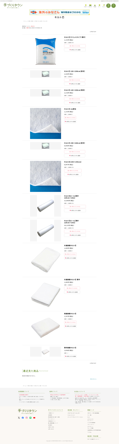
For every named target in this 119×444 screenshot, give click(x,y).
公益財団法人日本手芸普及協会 (94, 430)
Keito (89, 417)
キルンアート (90, 420)
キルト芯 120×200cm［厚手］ (74, 71)
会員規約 (50, 415)
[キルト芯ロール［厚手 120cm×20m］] (45, 206)
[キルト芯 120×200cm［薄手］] (45, 93)
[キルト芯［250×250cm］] (45, 176)
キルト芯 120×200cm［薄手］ (74, 90)
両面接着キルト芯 (70, 313)
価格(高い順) (39, 27)
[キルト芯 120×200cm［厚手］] (45, 74)
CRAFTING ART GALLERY (74, 413)
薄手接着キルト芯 (70, 348)
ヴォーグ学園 (90, 428)
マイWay (89, 432)
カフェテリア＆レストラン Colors (75, 417)
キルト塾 (89, 415)
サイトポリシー (51, 419)
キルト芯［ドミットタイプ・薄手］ (75, 37)
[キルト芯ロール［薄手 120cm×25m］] (45, 230)
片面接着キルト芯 (70, 245)
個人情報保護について (53, 423)
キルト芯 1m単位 (70, 109)
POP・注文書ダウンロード (93, 439)
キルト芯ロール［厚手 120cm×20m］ (71, 197)
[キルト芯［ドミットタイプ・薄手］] (45, 51)
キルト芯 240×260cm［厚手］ (74, 143)
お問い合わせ (51, 429)
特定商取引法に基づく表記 (54, 417)
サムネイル (28, 26)
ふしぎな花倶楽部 (91, 422)
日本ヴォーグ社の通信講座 (93, 413)
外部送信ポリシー (52, 421)
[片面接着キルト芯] (45, 259)
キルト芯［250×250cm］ (73, 162)
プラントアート (91, 424)
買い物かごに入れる (75, 46)
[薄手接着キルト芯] (45, 352)
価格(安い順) (34, 27)
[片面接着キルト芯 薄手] (45, 294)
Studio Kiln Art (71, 415)
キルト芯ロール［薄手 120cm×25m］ (71, 222)
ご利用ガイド (51, 413)
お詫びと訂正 (51, 427)
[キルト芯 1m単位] (45, 123)
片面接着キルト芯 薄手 (72, 279)
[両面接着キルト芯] (45, 328)
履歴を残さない (93, 379)
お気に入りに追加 (75, 50)
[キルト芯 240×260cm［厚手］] (45, 145)
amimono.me (90, 419)
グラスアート (90, 426)
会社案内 (50, 425)
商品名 (30, 27)
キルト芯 (60, 17)
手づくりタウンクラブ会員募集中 (7, 0)
